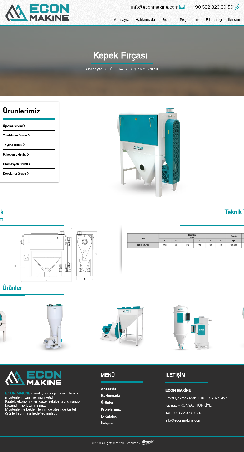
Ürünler (107, 402)
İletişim (107, 423)
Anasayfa (108, 389)
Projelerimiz (111, 409)
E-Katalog (109, 416)
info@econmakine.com (183, 420)
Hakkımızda (110, 396)
